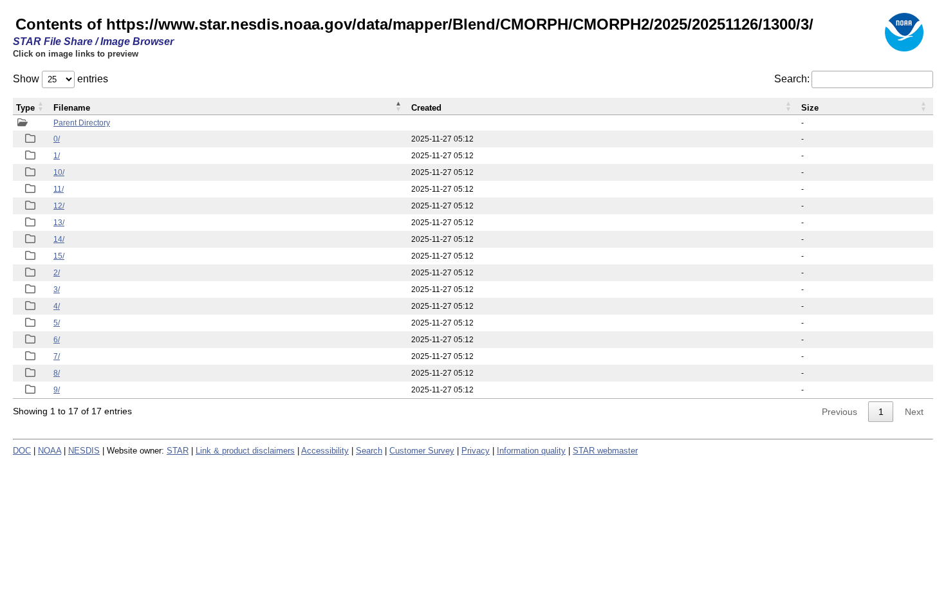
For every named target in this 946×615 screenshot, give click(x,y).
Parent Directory (81, 122)
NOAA (49, 450)
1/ (56, 155)
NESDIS (84, 450)
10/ (58, 172)
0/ (56, 138)
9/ (56, 389)
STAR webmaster (605, 450)
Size (810, 108)
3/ (56, 289)
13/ (58, 222)
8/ (56, 373)
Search (369, 450)
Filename (71, 108)
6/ (56, 339)
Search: (792, 78)
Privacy (475, 450)
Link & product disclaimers (245, 450)
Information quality (531, 450)
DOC (22, 450)
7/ (56, 356)
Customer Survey (421, 450)
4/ (56, 306)
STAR (178, 450)
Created (426, 108)
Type (25, 108)
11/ (58, 189)
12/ (58, 205)
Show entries (60, 78)
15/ (58, 256)
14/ (58, 239)
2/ (56, 272)
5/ (56, 322)
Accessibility (325, 450)
